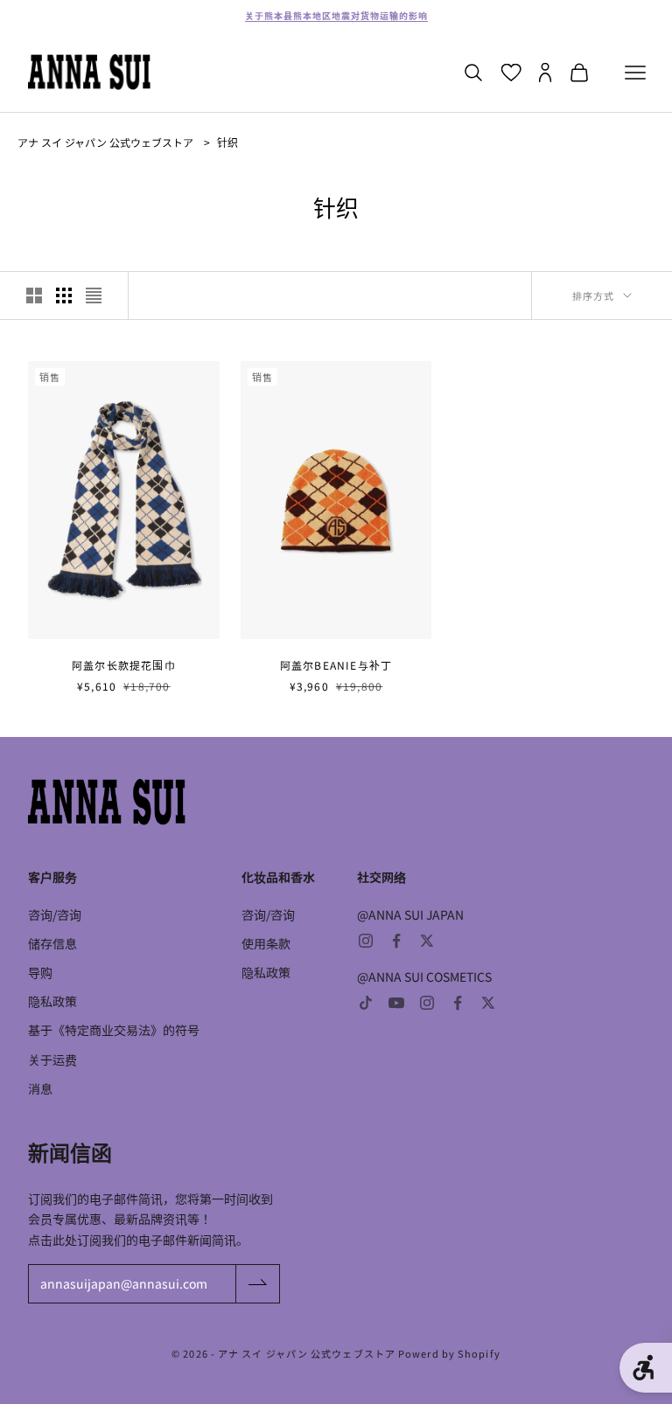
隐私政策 (52, 1001)
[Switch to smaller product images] (64, 295)
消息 (40, 1088)
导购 (40, 972)
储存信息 (52, 943)
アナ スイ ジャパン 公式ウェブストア (105, 142)
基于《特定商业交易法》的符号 (114, 1030)
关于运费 (52, 1059)
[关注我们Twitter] (427, 940)
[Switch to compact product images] (94, 295)
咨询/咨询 (54, 914)
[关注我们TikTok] (365, 1002)
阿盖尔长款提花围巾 (124, 664)
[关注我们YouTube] (396, 1002)
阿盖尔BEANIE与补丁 (336, 664)
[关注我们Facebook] (396, 940)
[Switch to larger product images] (34, 295)
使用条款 (266, 943)
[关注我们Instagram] (365, 940)
